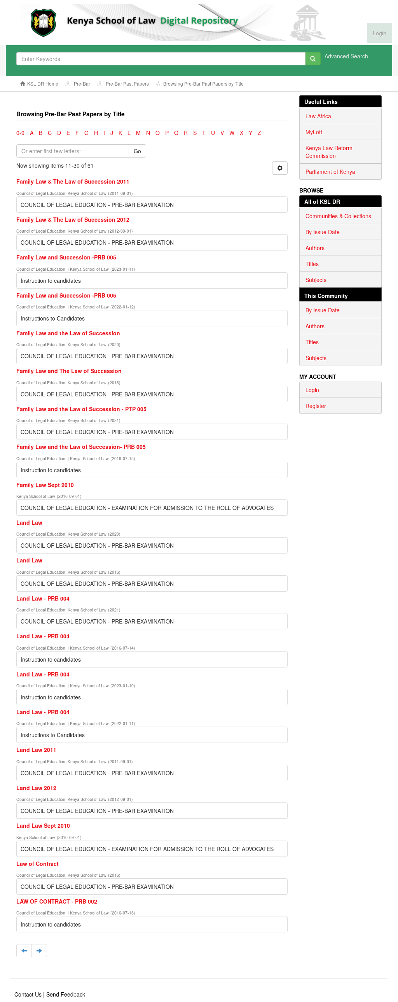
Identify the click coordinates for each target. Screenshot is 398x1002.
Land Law (29, 522)
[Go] (313, 58)
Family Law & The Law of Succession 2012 (72, 219)
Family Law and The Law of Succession (69, 371)
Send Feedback (65, 994)
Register (315, 406)
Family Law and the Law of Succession (68, 333)
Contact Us (28, 994)
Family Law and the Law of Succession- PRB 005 (81, 446)
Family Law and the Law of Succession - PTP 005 (81, 409)
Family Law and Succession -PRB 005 (66, 257)
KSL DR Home (42, 83)
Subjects (315, 280)
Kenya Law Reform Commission (329, 151)
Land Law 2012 (36, 788)
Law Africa (318, 116)
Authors (315, 248)
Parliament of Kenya (330, 171)
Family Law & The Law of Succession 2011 (72, 181)
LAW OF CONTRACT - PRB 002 (56, 901)
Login (312, 390)
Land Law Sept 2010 (43, 825)
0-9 (20, 133)
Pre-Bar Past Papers (127, 83)
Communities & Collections (338, 216)
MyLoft (313, 132)
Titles (312, 264)
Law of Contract (37, 863)
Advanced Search (346, 56)
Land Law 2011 (36, 749)
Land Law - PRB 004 (43, 598)
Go (137, 151)
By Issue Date (322, 232)
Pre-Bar (82, 83)
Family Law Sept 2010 (45, 485)
